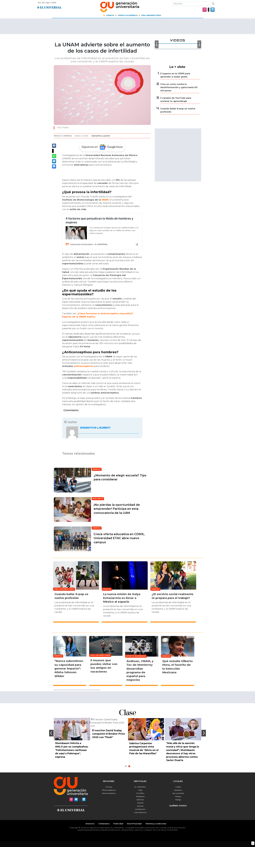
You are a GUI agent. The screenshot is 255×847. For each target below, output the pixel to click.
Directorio (90, 824)
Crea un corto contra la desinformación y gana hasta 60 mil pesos (178, 87)
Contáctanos (104, 824)
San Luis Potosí (178, 793)
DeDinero (140, 800)
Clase (140, 790)
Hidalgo (178, 800)
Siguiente (203, 733)
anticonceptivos (83, 366)
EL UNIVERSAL (140, 787)
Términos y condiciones (155, 824)
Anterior (51, 733)
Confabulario (140, 809)
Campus (110, 15)
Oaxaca (178, 796)
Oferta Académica (128, 15)
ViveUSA (140, 803)
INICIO (57, 135)
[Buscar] (212, 3)
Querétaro (178, 790)
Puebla (178, 787)
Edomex (140, 806)
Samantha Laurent (101, 136)
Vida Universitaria (151, 15)
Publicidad (118, 824)
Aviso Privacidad (134, 824)
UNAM (105, 200)
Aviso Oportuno (140, 812)
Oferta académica (109, 790)
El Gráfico (140, 793)
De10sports (140, 796)
